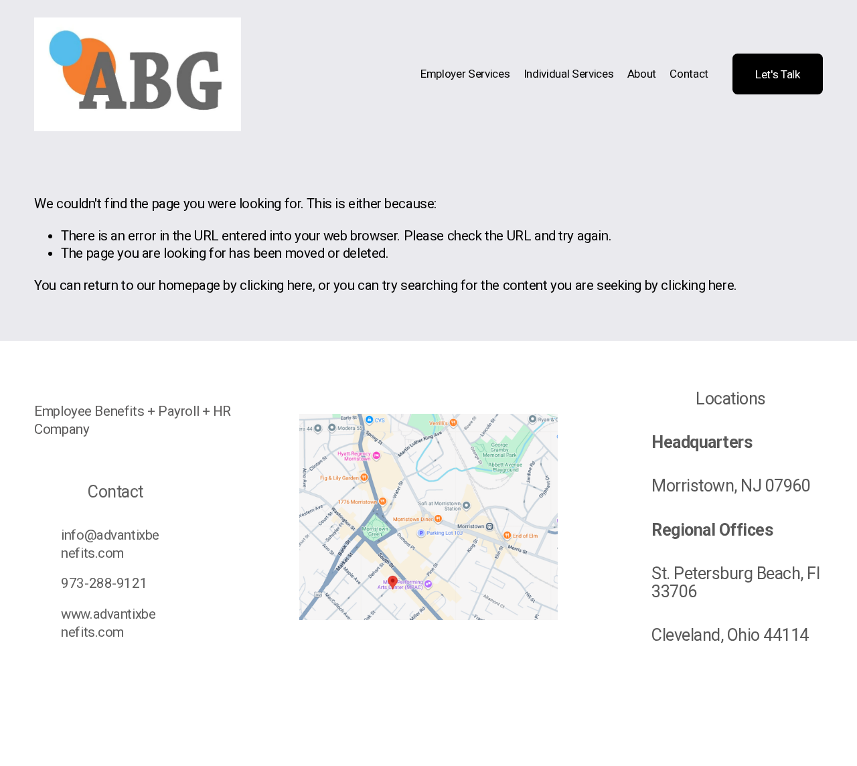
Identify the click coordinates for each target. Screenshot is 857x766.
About (641, 73)
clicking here (276, 285)
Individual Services (569, 73)
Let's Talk (777, 74)
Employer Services (465, 73)
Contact (689, 73)
